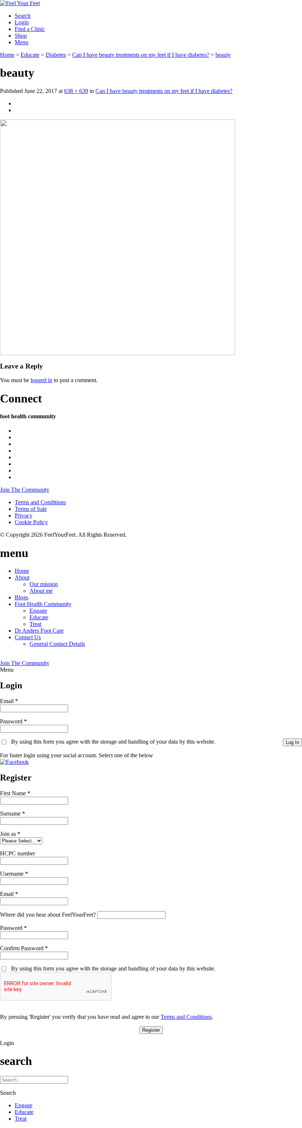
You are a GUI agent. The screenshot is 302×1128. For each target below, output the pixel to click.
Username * (14, 874)
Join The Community (24, 490)
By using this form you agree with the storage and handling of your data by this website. (113, 741)
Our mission (43, 584)
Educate (38, 617)
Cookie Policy (31, 522)
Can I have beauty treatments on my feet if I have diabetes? (163, 91)
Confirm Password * (24, 948)
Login (22, 22)
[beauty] (117, 353)
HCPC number (17, 853)
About (22, 577)
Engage (38, 611)
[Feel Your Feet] (20, 3)
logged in (41, 380)
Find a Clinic (30, 29)
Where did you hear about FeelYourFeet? (48, 914)
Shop (21, 35)
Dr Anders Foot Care (39, 630)
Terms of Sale (31, 509)
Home (22, 571)
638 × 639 (76, 91)
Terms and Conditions (40, 502)
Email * (9, 701)
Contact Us (28, 637)
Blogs (21, 597)
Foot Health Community (43, 604)
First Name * (15, 793)
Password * (13, 721)
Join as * (10, 834)
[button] (14, 762)
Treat (35, 624)
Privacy (23, 515)
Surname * (12, 813)
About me (41, 591)
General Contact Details (57, 644)
